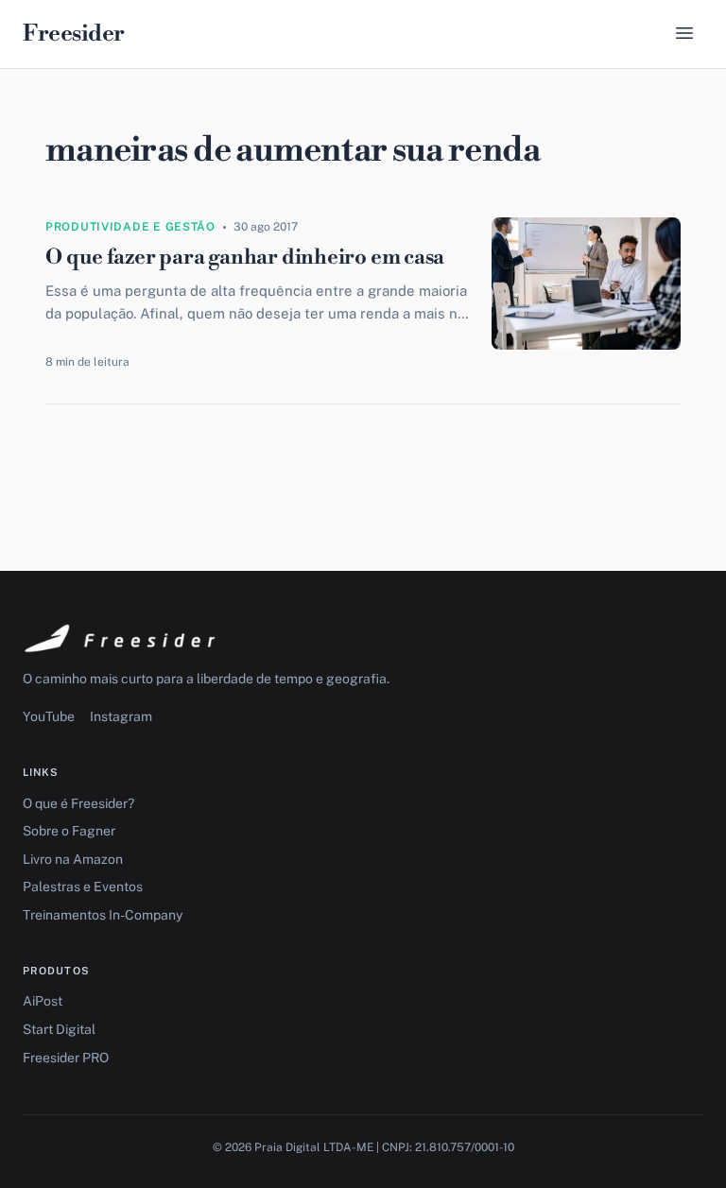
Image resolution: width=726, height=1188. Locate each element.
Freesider (74, 34)
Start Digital (59, 1029)
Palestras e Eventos (83, 886)
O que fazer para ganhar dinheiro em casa (244, 257)
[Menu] (684, 34)
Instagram (121, 716)
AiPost (42, 1000)
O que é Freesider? (78, 803)
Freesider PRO (66, 1057)
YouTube (49, 716)
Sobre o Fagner (69, 830)
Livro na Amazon (73, 859)
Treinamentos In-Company (102, 914)
